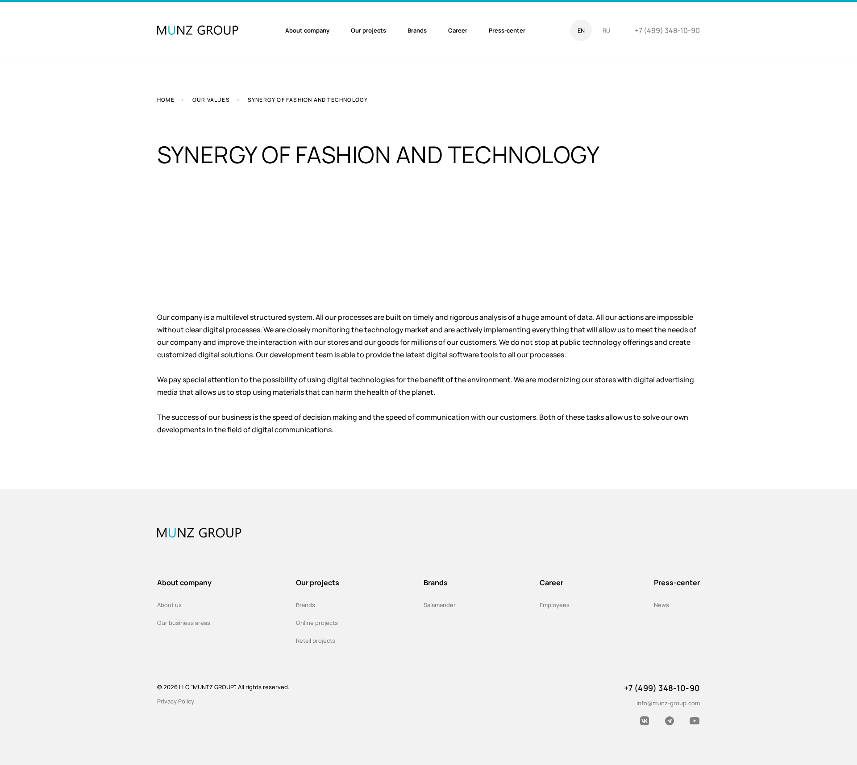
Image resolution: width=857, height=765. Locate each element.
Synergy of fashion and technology (308, 99)
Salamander (440, 605)
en (581, 30)
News (661, 605)
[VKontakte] (644, 720)
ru (606, 30)
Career (551, 582)
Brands (305, 605)
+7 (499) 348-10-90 (667, 30)
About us (169, 605)
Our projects (317, 582)
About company (184, 582)
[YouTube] (694, 720)
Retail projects (315, 641)
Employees (555, 605)
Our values (211, 99)
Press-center (677, 582)
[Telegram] (669, 720)
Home (166, 99)
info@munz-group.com (668, 703)
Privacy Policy (175, 701)
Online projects (317, 623)
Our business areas (183, 623)
